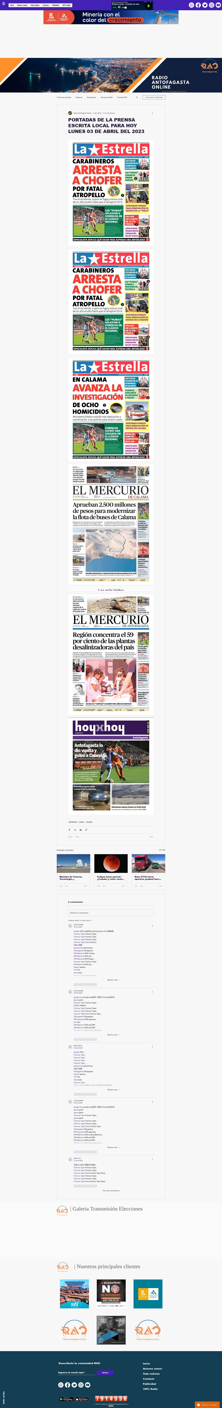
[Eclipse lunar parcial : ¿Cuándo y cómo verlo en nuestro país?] (111, 863)
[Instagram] (211, 5)
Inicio (146, 1090)
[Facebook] (198, 5)
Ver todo (162, 850)
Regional (79, 97)
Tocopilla (89, 822)
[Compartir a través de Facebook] (69, 830)
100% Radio (150, 1116)
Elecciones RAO (107, 97)
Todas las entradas (64, 97)
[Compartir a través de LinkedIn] (81, 830)
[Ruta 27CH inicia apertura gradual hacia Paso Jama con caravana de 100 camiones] (148, 863)
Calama (81, 822)
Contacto (148, 1106)
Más (118, 97)
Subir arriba (4, 1398)
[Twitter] (205, 5)
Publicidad (149, 1111)
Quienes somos (152, 1095)
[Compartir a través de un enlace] (86, 830)
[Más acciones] (152, 113)
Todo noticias (151, 1100)
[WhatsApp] (191, 5)
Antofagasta (91, 97)
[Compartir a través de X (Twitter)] (75, 830)
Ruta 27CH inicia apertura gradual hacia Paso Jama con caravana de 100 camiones (147, 878)
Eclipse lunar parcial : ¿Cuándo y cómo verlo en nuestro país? (109, 878)
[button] (137, 97)
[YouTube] (218, 5)
